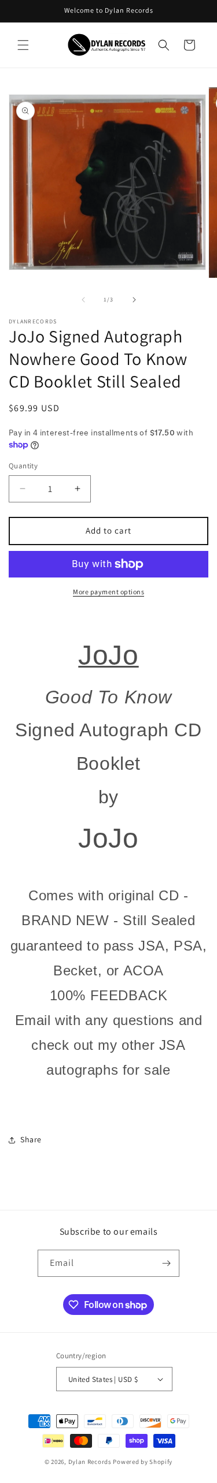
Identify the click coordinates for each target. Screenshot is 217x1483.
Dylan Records (90, 1462)
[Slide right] (134, 299)
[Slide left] (83, 299)
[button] (23, 45)
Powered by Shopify (142, 1462)
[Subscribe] (166, 1263)
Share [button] (31, 1139)
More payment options (108, 591)
